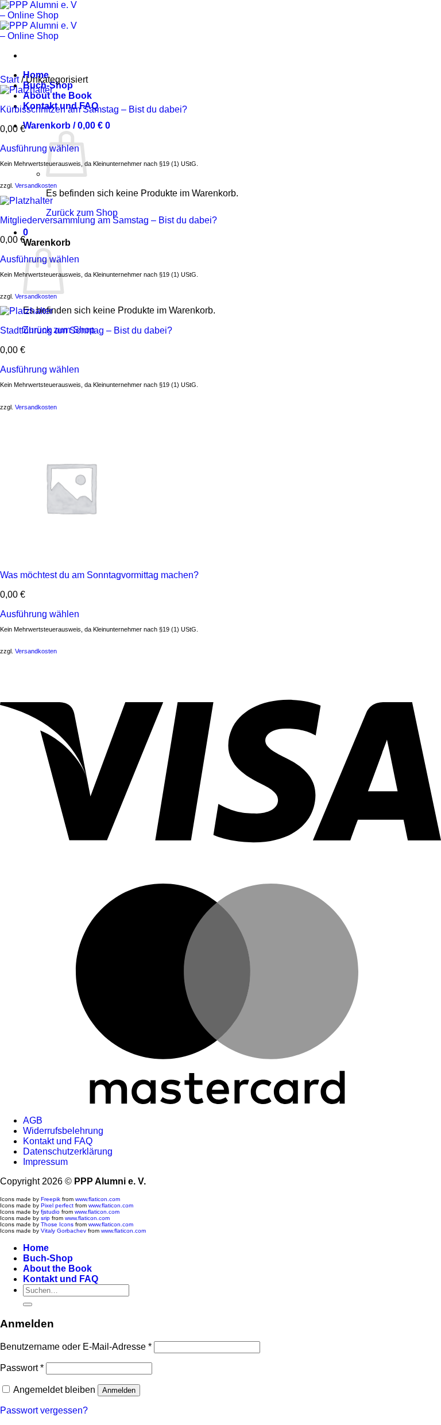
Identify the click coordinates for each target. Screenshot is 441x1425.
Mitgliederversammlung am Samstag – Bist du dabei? (108, 220)
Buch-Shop (48, 1258)
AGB (32, 1120)
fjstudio (50, 1212)
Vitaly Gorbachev (63, 1230)
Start (9, 79)
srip (45, 1218)
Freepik (50, 1199)
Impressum (45, 1162)
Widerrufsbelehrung (63, 1131)
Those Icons (57, 1224)
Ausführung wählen (39, 148)
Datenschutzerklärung (68, 1151)
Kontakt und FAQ (57, 1141)
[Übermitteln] (27, 1304)
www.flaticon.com (97, 1199)
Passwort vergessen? (44, 1410)
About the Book (57, 95)
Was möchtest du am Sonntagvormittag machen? (99, 575)
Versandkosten (36, 185)
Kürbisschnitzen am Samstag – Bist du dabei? (93, 109)
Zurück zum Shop (82, 213)
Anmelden (119, 1390)
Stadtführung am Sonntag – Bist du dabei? (86, 330)
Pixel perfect (57, 1205)
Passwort (22, 1368)
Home (36, 1248)
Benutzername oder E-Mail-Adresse (76, 1347)
